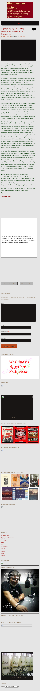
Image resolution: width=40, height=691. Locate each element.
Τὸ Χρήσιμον (4, 546)
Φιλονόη (23, 36)
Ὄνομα (3, 325)
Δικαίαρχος (4, 540)
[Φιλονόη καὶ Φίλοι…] (20, 18)
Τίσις (2, 544)
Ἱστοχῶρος (3, 338)
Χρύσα (3, 555)
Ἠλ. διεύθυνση (5, 331)
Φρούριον (3, 551)
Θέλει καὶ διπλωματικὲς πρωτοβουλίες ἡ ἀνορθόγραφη (27, 283)
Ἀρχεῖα (3, 686)
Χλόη (2, 553)
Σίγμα (2, 542)
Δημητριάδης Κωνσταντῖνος (8, 537)
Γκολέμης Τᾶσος (5, 535)
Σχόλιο (3, 303)
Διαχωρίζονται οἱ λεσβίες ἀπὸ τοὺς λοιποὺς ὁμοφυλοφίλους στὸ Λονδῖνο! (10, 283)
